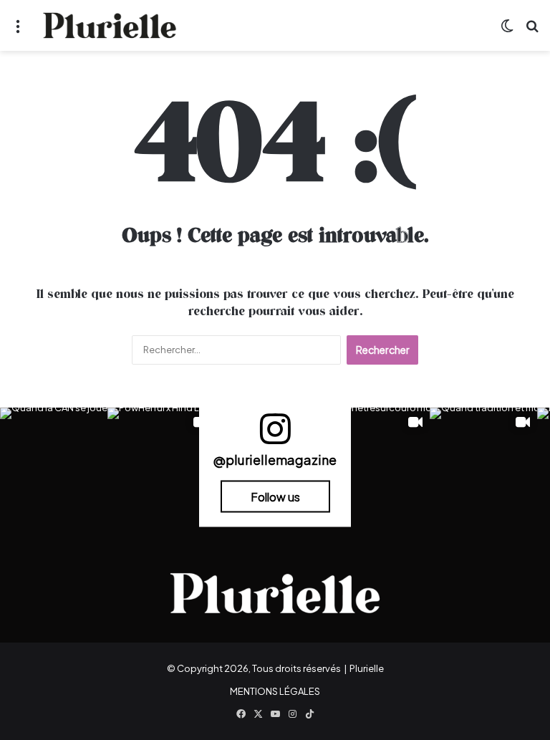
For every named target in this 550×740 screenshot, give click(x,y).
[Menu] (18, 31)
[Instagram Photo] (53, 461)
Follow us (275, 496)
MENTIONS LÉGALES (275, 691)
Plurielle (366, 668)
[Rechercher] (532, 31)
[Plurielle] (110, 25)
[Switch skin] (507, 31)
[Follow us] (275, 435)
